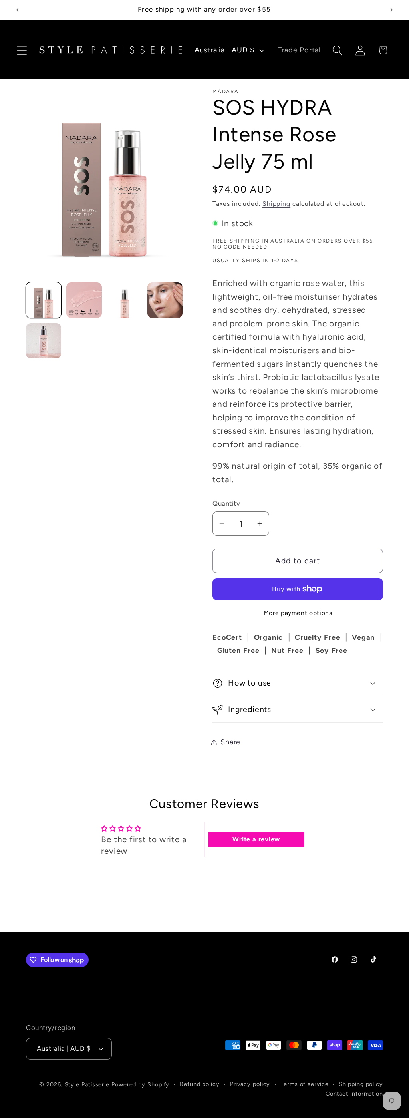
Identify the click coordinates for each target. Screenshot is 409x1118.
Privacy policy (250, 1084)
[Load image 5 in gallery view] (43, 340)
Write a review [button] (256, 839)
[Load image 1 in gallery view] (43, 300)
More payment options (298, 613)
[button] (21, 50)
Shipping (276, 203)
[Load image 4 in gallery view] (165, 300)
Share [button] (230, 742)
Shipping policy (361, 1084)
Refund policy (200, 1084)
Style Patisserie (87, 1084)
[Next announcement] (391, 10)
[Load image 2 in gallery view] (83, 300)
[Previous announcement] (17, 10)
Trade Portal (299, 50)
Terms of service (304, 1084)
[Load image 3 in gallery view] (124, 300)
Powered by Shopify (140, 1084)
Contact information (354, 1093)
